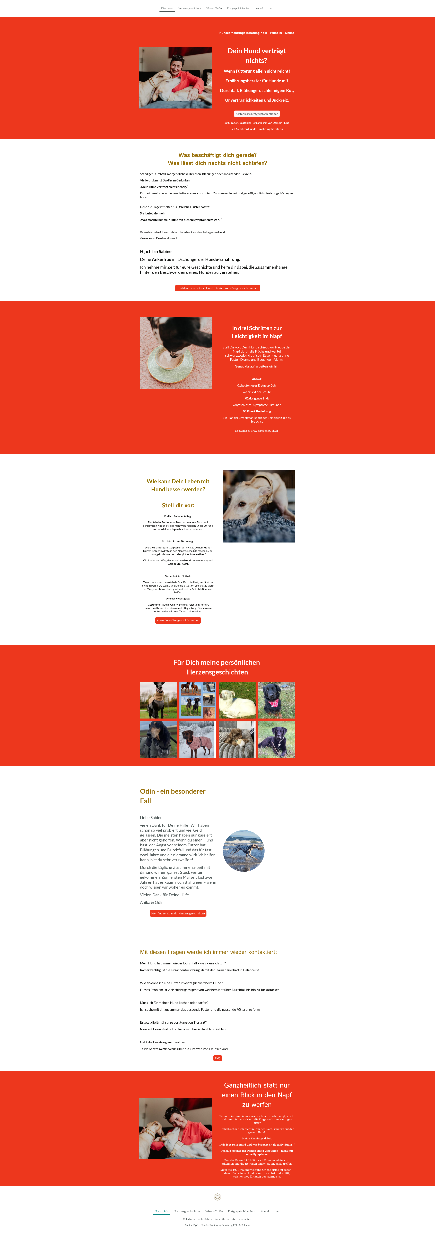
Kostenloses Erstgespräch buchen (257, 113)
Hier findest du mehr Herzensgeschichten (178, 913)
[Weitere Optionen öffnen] (271, 8)
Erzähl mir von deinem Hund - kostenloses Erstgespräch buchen (217, 288)
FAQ (217, 1058)
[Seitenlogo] (217, 1197)
